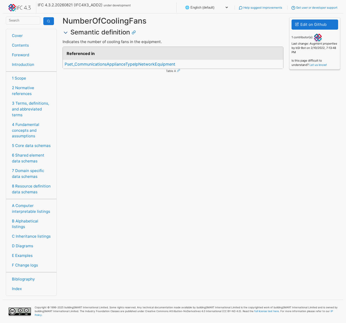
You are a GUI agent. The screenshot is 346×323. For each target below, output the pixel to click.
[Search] (48, 21)
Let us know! (318, 65)
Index (17, 288)
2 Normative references (23, 90)
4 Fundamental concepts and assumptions (25, 130)
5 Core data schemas (31, 145)
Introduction (23, 64)
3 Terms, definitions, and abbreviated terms (30, 109)
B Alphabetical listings (25, 224)
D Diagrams (22, 245)
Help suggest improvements (262, 7)
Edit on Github (312, 24)
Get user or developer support (316, 7)
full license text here (266, 311)
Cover (17, 35)
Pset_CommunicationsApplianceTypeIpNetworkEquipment (120, 64)
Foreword (20, 54)
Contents (20, 45)
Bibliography (23, 279)
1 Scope (19, 78)
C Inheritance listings (31, 236)
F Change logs (25, 265)
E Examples (22, 255)
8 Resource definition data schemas (31, 189)
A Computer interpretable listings (31, 208)
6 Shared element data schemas (28, 158)
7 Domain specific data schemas (28, 173)
